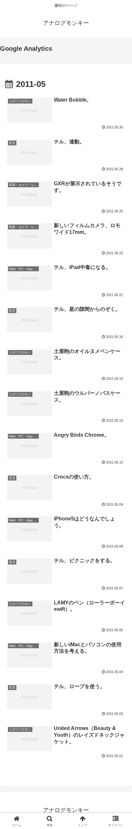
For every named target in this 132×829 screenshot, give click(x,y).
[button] (118, 774)
